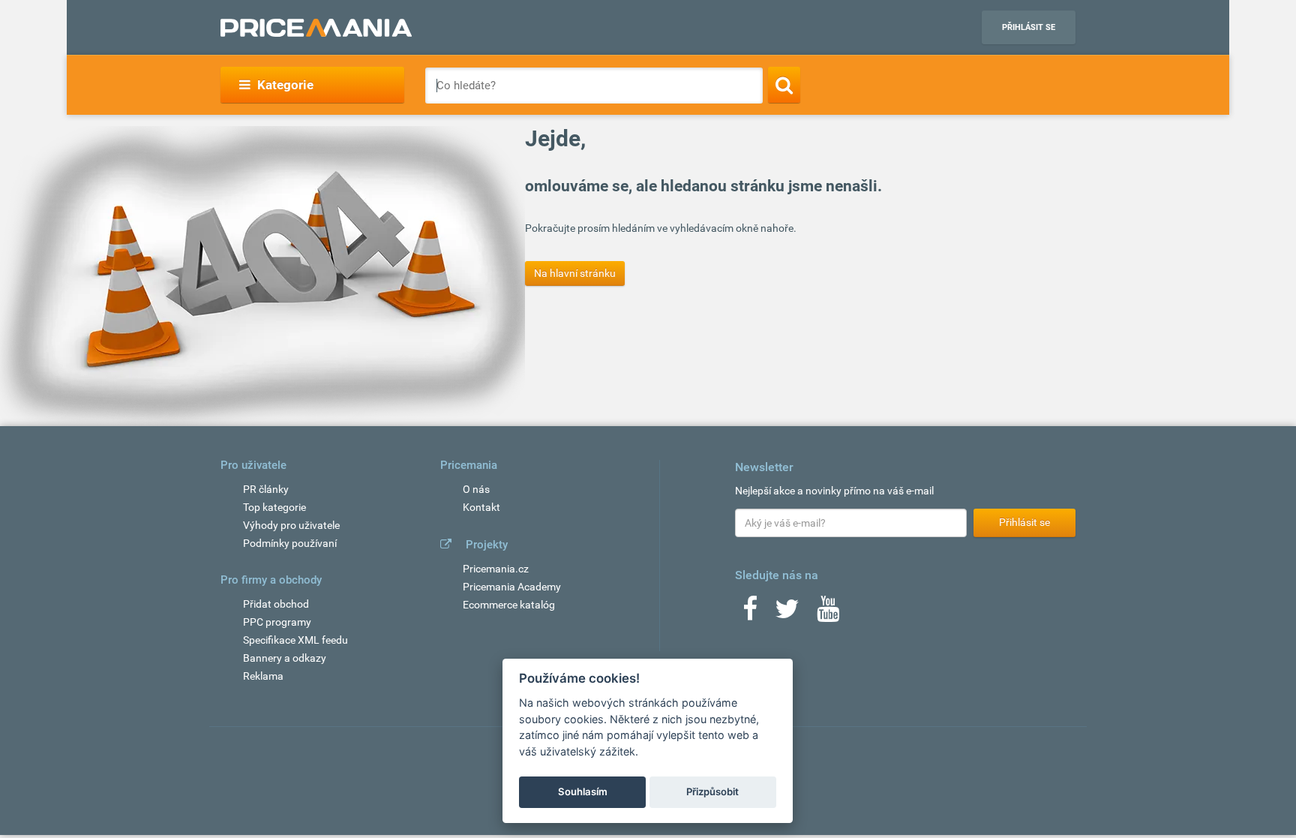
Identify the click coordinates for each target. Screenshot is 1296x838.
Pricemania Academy (512, 587)
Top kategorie (274, 507)
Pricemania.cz (496, 569)
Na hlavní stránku (575, 273)
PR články (266, 489)
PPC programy (277, 622)
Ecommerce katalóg (509, 605)
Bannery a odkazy (284, 658)
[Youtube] (828, 613)
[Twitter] (787, 613)
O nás (476, 489)
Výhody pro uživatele (291, 525)
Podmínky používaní (290, 543)
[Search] (784, 85)
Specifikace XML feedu (295, 640)
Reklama (263, 676)
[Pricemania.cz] (316, 28)
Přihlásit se (1028, 27)
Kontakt (481, 507)
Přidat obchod (276, 604)
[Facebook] (750, 613)
